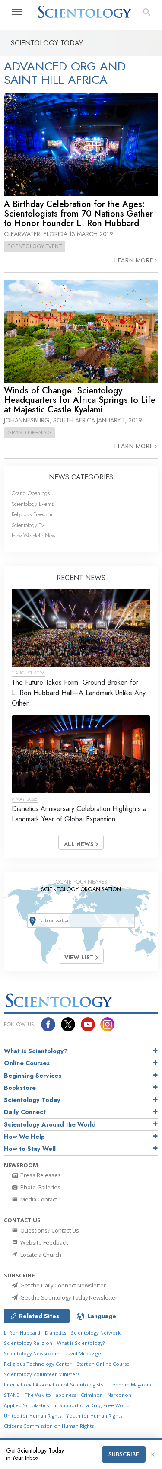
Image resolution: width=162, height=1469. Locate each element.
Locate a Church (40, 1254)
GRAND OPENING (29, 432)
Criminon (92, 1395)
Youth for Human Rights (94, 1415)
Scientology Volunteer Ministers (41, 1374)
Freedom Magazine (130, 1384)
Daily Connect (25, 1112)
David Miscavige (82, 1353)
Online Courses (27, 1063)
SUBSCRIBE (123, 1454)
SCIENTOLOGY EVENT (34, 246)
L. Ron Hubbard (22, 1332)
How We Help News (34, 535)
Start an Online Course (103, 1363)
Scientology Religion (28, 1343)
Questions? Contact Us (49, 1230)
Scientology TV (28, 525)
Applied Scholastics (26, 1405)
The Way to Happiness (50, 1395)
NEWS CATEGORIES (81, 477)
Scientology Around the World (50, 1124)
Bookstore (20, 1087)
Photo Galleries (39, 1187)
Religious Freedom (32, 514)
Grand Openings (31, 493)
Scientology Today (32, 1099)
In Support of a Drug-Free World (92, 1405)
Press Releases (40, 1175)
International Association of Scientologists (53, 1384)
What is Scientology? (36, 1051)
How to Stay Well (30, 1148)
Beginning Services (32, 1075)
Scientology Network (96, 1332)
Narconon (119, 1395)
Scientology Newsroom (32, 1353)
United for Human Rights (32, 1415)
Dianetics (55, 1332)
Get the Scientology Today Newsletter (68, 1297)
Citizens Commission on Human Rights (49, 1426)
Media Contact (38, 1199)
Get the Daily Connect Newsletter (62, 1285)
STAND (12, 1395)
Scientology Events (33, 504)
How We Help (24, 1136)
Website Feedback (43, 1242)
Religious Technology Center (38, 1363)
